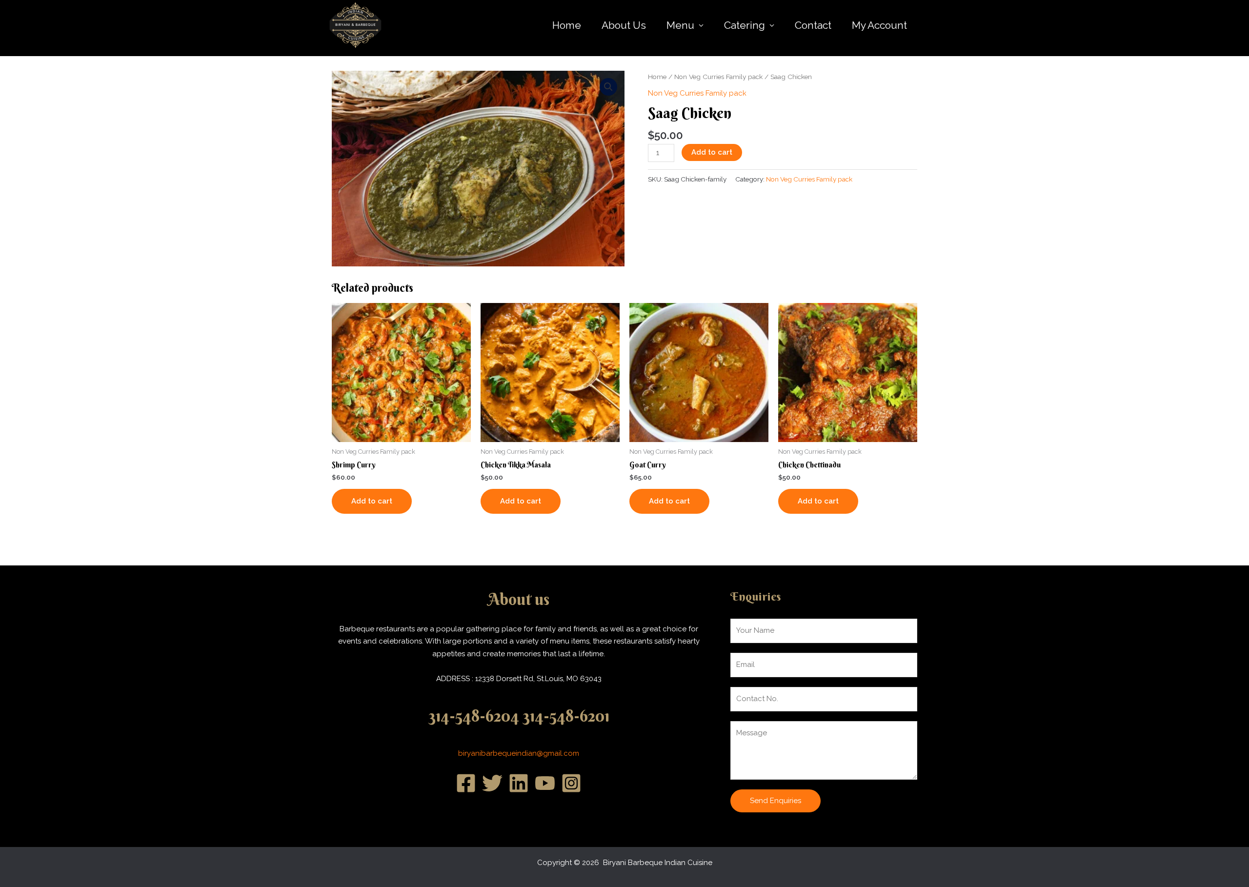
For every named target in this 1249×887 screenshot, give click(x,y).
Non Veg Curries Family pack (718, 77)
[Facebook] (466, 783)
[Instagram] (571, 783)
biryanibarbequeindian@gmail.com (518, 753)
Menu (680, 25)
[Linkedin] (518, 783)
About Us (624, 25)
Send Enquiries (775, 800)
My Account (879, 25)
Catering (744, 25)
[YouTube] (545, 783)
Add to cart (711, 152)
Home (566, 25)
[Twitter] (492, 783)
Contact (813, 25)
